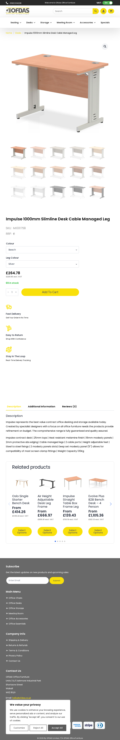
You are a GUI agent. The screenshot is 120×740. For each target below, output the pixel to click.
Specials (105, 22)
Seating (15, 22)
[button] (105, 46)
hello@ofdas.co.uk (21, 697)
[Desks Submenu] (35, 23)
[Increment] (16, 292)
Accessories (86, 22)
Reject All (38, 727)
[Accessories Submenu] (95, 23)
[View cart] (111, 11)
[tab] (14, 406)
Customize (19, 727)
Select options (22, 531)
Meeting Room (64, 22)
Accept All (57, 727)
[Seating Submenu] (21, 23)
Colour (10, 243)
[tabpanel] (60, 433)
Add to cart (50, 292)
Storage (44, 22)
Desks (29, 22)
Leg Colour (12, 258)
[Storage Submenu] (51, 23)
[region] (38, 717)
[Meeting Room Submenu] (74, 23)
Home (9, 32)
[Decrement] (8, 292)
